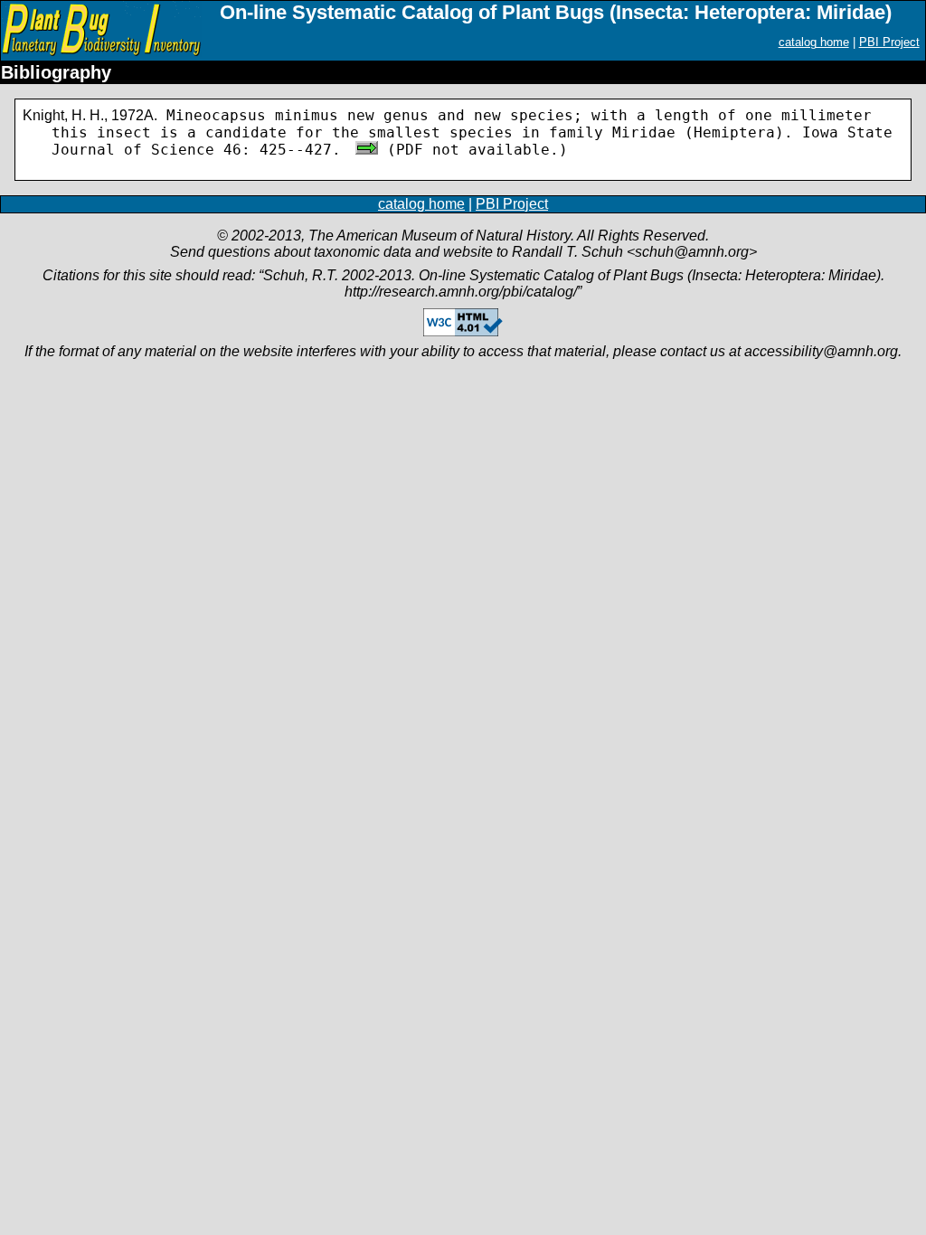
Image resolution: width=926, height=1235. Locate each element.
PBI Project (889, 42)
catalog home (814, 42)
